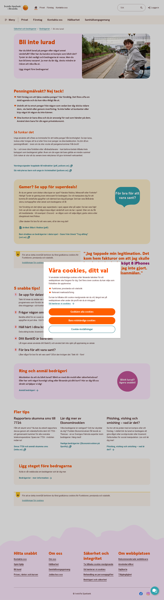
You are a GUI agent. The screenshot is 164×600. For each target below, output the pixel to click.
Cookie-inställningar (82, 329)
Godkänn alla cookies (82, 311)
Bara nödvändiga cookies (82, 320)
